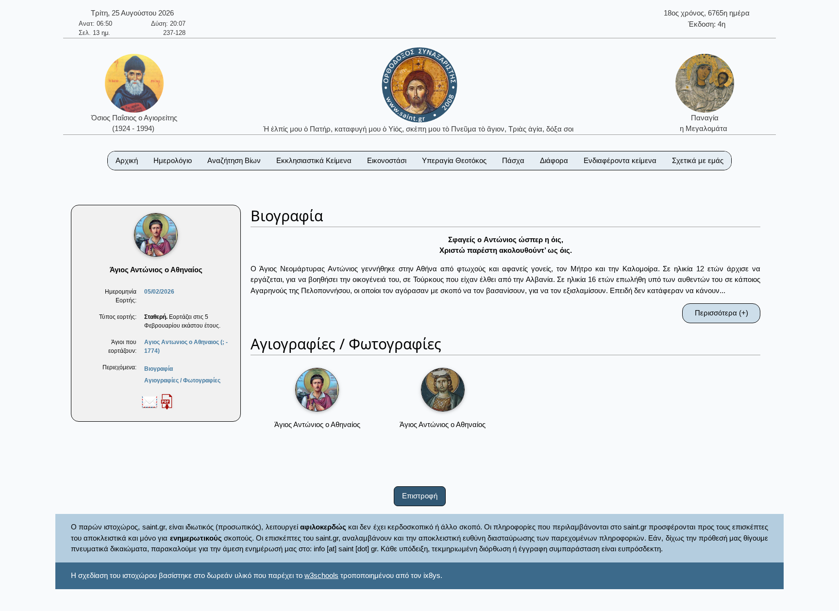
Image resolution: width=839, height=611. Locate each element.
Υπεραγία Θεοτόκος (454, 160)
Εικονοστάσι (386, 160)
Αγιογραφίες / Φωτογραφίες (182, 380)
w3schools (321, 575)
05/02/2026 (159, 291)
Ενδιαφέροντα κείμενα (620, 160)
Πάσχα (513, 160)
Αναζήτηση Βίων (234, 160)
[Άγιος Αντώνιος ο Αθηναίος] (317, 390)
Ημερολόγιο (172, 160)
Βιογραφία (158, 368)
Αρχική (127, 160)
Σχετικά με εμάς (697, 160)
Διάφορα (554, 160)
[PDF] (166, 401)
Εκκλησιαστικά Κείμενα (314, 160)
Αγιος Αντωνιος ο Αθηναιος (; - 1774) (186, 346)
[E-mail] (149, 401)
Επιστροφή (419, 496)
